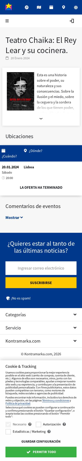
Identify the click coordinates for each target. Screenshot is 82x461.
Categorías (15, 314)
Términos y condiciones (55, 400)
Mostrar (12, 217)
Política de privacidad (17, 403)
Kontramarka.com (23, 341)
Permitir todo (44, 452)
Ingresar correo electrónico (41, 268)
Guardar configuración (41, 441)
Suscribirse (41, 282)
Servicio (13, 328)
